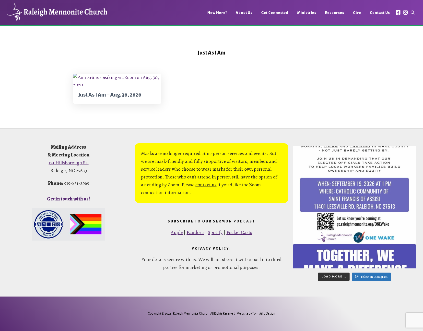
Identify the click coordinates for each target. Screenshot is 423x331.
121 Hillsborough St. (69, 162)
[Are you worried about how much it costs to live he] (354, 207)
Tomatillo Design (263, 313)
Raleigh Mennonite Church (57, 12)
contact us (205, 184)
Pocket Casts (239, 232)
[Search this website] (413, 13)
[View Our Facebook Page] (398, 12)
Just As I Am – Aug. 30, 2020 (109, 95)
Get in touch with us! (68, 199)
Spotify (215, 232)
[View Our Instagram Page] (405, 12)
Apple (177, 232)
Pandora (195, 232)
